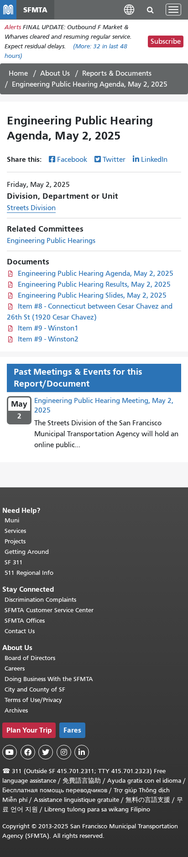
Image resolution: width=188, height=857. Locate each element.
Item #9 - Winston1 (48, 328)
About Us (55, 73)
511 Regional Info (29, 573)
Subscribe (166, 41)
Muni (12, 520)
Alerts (13, 27)
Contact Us (20, 631)
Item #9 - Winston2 (48, 339)
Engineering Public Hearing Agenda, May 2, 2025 (95, 273)
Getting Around (27, 552)
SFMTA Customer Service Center (49, 610)
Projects (15, 541)
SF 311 (14, 562)
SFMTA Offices (25, 621)
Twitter (114, 159)
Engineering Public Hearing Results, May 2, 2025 (94, 284)
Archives (16, 710)
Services (15, 531)
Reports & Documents (116, 73)
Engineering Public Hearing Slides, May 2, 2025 (92, 295)
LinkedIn (154, 159)
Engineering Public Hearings (51, 241)
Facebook (72, 159)
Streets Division (31, 208)
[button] (129, 9)
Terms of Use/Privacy (33, 700)
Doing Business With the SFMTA (49, 679)
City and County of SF (35, 689)
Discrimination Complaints (40, 600)
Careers (15, 668)
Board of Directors (30, 658)
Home (18, 73)
